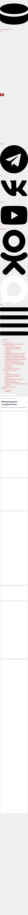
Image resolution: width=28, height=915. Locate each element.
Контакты (7, 373)
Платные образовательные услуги (13, 361)
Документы (7, 350)
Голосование (6, 339)
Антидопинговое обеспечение (12, 374)
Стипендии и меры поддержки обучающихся (15, 359)
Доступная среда (9, 367)
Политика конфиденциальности (12, 382)
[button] (14, 321)
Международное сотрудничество (13, 368)
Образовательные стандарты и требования (15, 353)
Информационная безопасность (12, 376)
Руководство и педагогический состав (14, 354)
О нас (6, 371)
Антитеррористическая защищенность (14, 379)
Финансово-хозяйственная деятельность (14, 362)
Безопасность (8, 377)
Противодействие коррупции (9, 387)
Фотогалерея (8, 390)
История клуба (8, 342)
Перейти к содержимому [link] (6, 29)
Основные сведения (9, 345)
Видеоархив (8, 391)
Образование (8, 351)
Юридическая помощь (10, 380)
